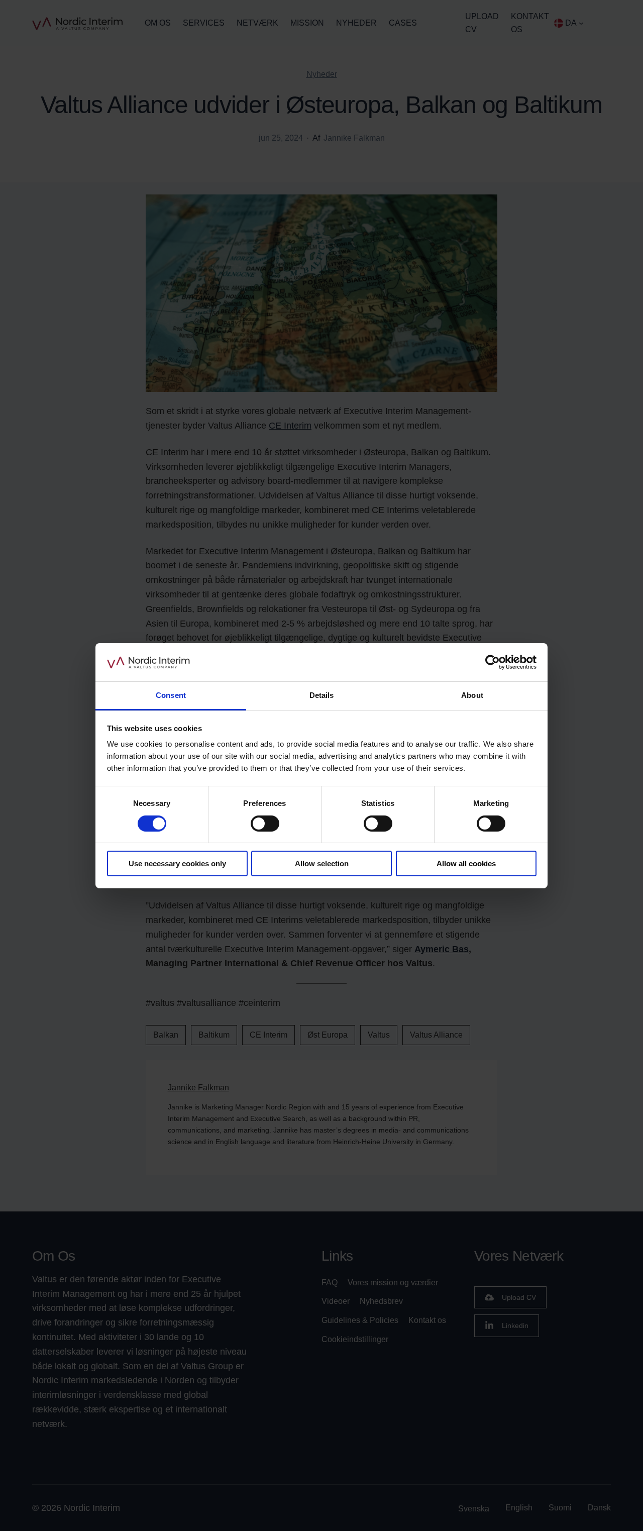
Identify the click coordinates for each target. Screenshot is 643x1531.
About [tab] (472, 695)
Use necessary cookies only (177, 863)
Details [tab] (321, 695)
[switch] (265, 823)
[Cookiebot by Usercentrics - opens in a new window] (493, 662)
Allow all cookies (466, 863)
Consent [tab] (171, 695)
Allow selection (322, 863)
